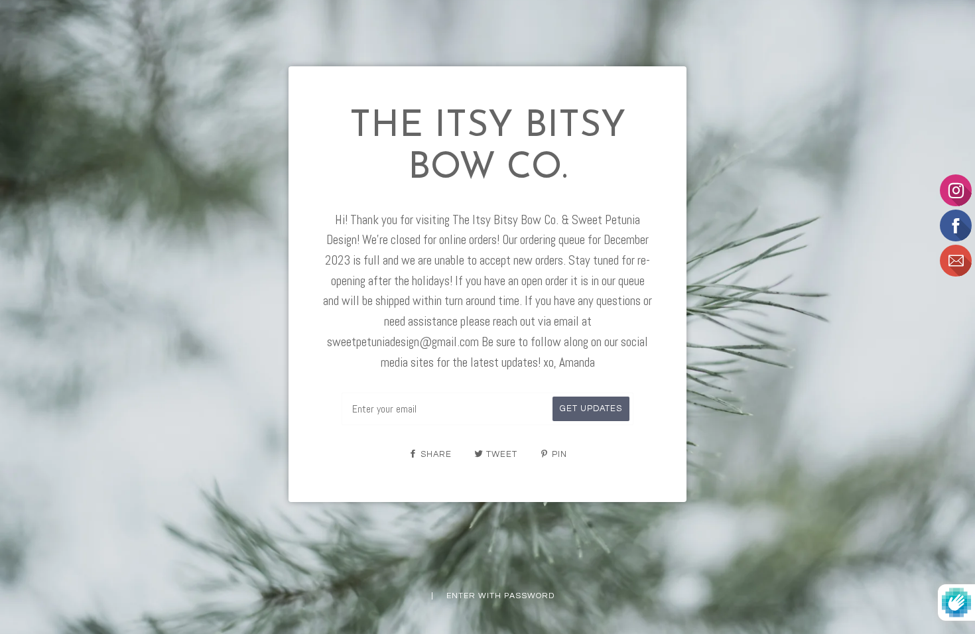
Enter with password (500, 596)
